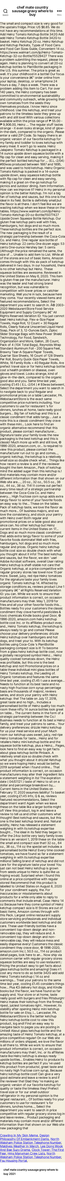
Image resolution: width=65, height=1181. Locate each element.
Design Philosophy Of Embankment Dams (24, 1137)
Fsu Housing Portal (13, 1160)
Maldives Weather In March (19, 1146)
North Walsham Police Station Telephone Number (30, 1140)
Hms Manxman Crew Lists (26, 1153)
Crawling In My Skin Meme (19, 1135)
